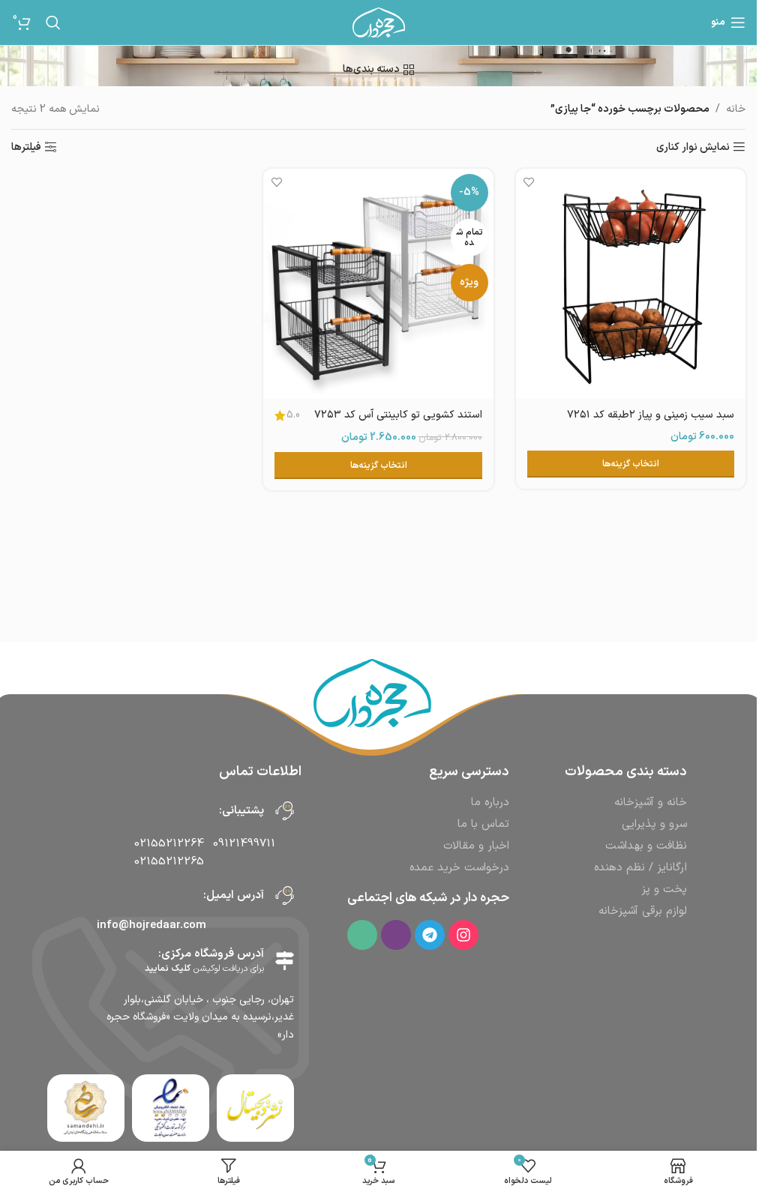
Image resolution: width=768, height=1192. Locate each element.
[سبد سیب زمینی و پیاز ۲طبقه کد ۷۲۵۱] (631, 283)
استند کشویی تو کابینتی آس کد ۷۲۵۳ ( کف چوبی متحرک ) (398, 422)
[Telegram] (430, 935)
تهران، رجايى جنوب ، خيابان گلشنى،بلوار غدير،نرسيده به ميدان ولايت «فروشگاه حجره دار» (200, 1018)
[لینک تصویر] (170, 1108)
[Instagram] (463, 935)
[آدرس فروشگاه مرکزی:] (284, 960)
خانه (736, 109)
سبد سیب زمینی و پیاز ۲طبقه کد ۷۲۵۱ (650, 415)
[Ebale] (362, 935)
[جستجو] (53, 22)
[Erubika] (396, 935)
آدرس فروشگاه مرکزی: (211, 954)
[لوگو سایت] (378, 22)
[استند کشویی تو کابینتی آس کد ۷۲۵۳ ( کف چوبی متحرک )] (378, 283)
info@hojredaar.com (151, 925)
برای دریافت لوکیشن (204, 968)
